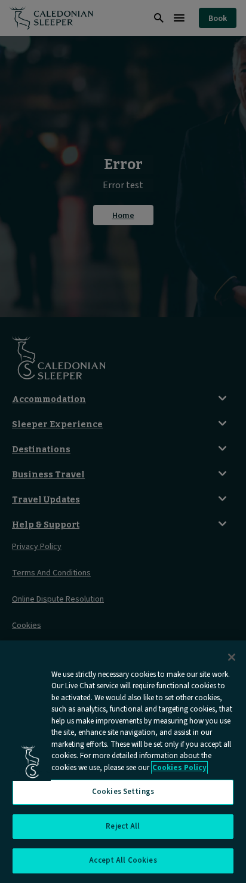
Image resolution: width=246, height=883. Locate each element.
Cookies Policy (179, 767)
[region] (123, 761)
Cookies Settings (123, 791)
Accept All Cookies (122, 860)
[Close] (232, 657)
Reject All (123, 826)
